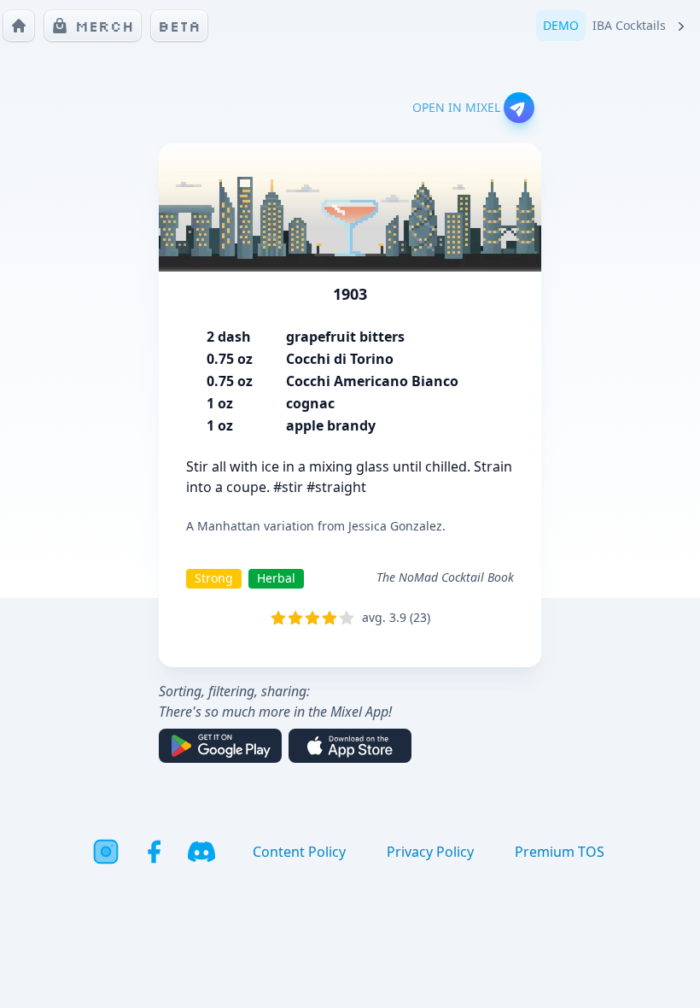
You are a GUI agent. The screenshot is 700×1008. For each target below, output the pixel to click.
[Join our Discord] (201, 851)
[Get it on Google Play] (220, 746)
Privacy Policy (430, 851)
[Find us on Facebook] (153, 851)
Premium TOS (559, 851)
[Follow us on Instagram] (106, 851)
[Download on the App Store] (350, 746)
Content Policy (299, 851)
